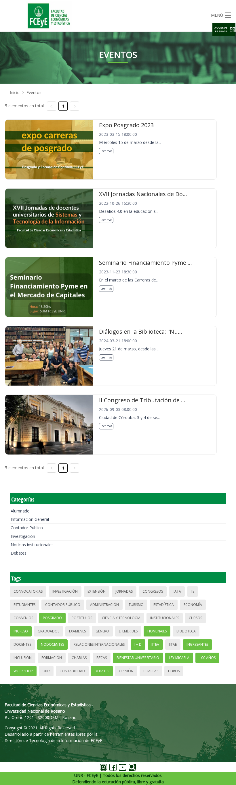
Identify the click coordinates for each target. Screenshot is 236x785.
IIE (192, 591)
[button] (223, 29)
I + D (138, 644)
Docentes (22, 644)
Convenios (23, 617)
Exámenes (77, 631)
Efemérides (128, 631)
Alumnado (20, 511)
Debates (18, 553)
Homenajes (157, 631)
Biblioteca (186, 631)
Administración (104, 604)
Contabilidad (72, 670)
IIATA (177, 591)
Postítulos (82, 617)
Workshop (23, 670)
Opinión (126, 670)
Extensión (96, 591)
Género (102, 631)
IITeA (155, 644)
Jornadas (124, 591)
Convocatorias (28, 591)
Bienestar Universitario (138, 657)
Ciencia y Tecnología (121, 617)
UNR (46, 670)
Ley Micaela (179, 657)
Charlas (79, 657)
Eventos (33, 92)
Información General (30, 519)
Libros (174, 670)
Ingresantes (197, 644)
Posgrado (52, 617)
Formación (51, 657)
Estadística (163, 604)
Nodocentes (52, 644)
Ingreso (21, 631)
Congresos (152, 591)
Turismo (136, 604)
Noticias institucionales (32, 544)
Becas (101, 657)
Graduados (48, 631)
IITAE (173, 644)
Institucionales (164, 617)
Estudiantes (24, 604)
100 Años (207, 657)
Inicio (15, 92)
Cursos (195, 617)
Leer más (106, 151)
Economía (193, 604)
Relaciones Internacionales (99, 644)
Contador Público (27, 527)
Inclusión (23, 657)
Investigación (23, 536)
